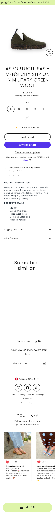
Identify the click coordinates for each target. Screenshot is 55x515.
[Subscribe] (44, 363)
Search (13, 395)
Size (27, 102)
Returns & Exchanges (36, 395)
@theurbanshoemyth (27, 424)
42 (19, 109)
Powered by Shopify (27, 403)
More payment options (27, 152)
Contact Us (27, 399)
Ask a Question (11, 238)
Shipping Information (14, 229)
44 (35, 109)
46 (27, 117)
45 (43, 109)
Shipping (18, 96)
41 (11, 109)
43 (27, 109)
